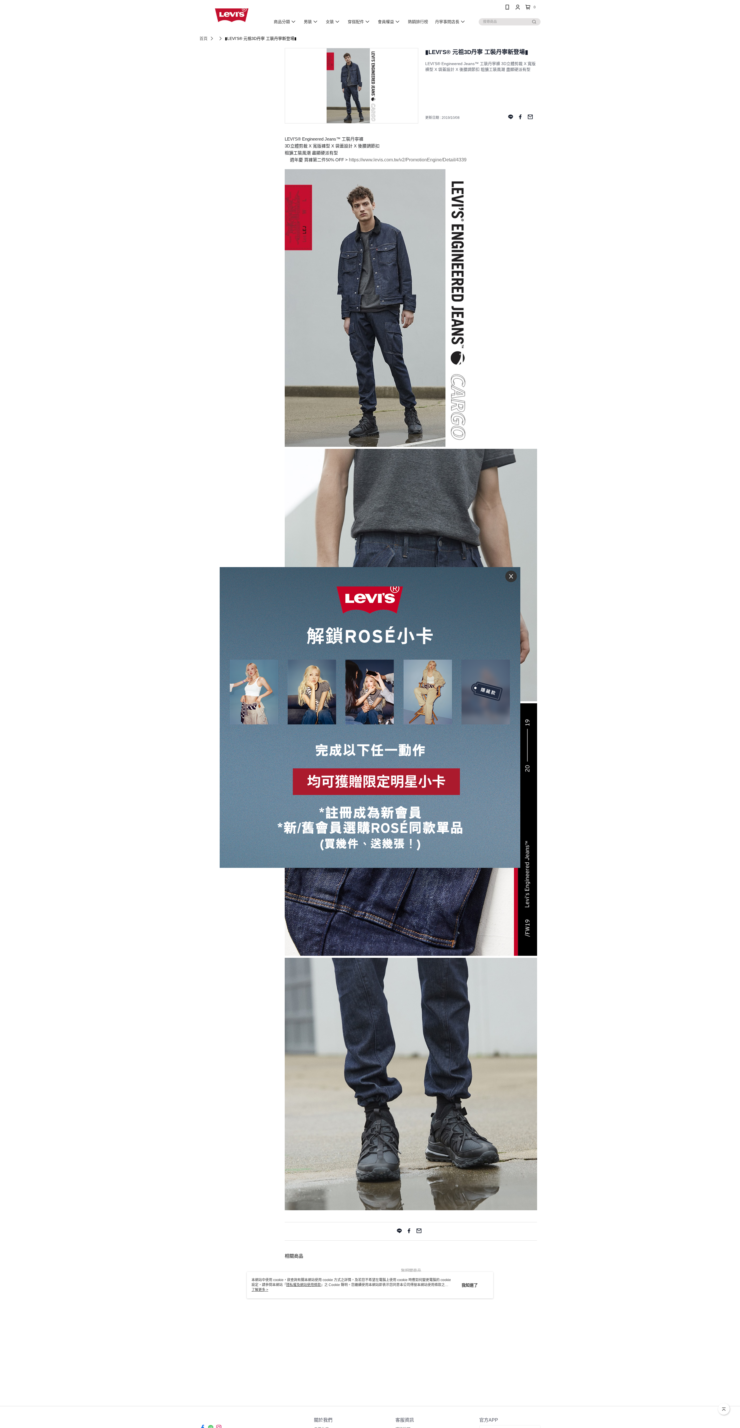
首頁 (203, 38)
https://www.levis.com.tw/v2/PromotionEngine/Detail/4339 (408, 159)
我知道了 (470, 1285)
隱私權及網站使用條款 (303, 1285)
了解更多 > (259, 1290)
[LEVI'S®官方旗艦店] (231, 15)
